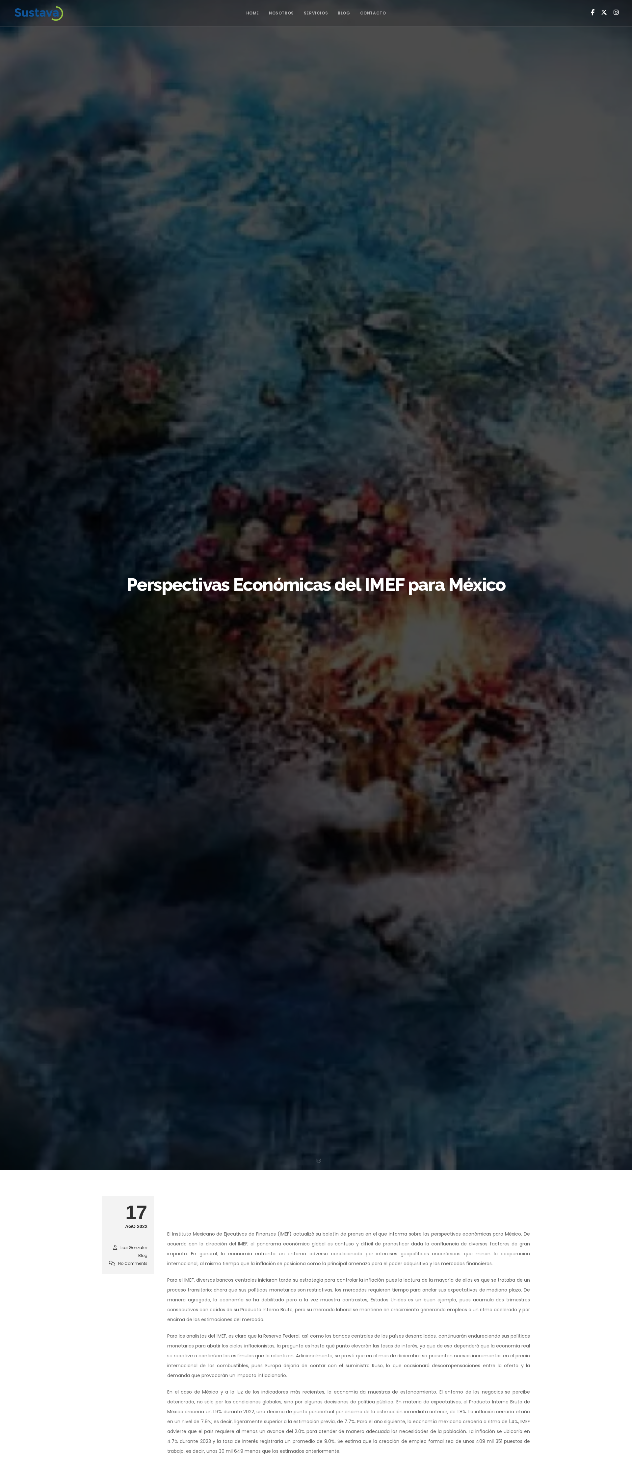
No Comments (132, 1263)
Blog (142, 1255)
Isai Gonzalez (133, 1247)
